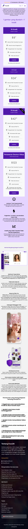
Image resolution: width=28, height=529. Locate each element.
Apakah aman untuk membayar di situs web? (13, 426)
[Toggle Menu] (25, 5)
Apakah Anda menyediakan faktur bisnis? (13, 420)
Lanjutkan (14, 60)
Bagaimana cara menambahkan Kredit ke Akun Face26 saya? (13, 404)
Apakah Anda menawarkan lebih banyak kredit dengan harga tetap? (13, 415)
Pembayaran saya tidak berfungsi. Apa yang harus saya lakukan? (13, 431)
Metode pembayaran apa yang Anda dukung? (12, 436)
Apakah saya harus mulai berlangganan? (10, 410)
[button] (14, 405)
